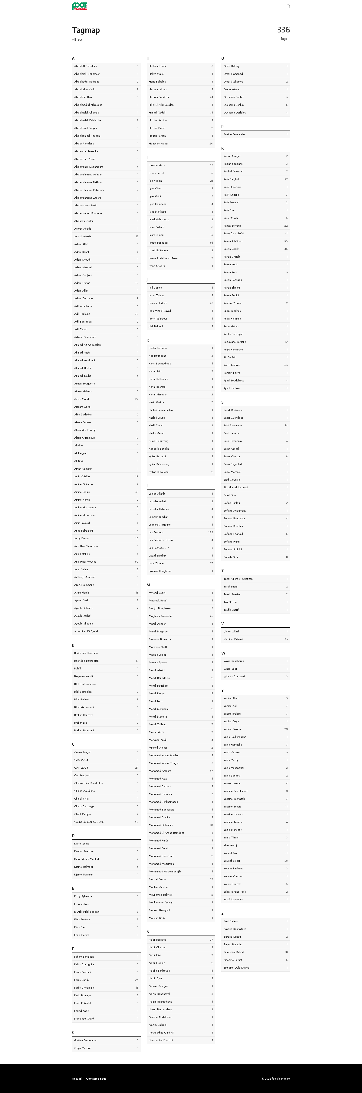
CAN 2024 (106, 760)
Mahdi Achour (181, 624)
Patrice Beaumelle (256, 134)
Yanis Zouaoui (256, 775)
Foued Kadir (106, 1011)
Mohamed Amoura (181, 771)
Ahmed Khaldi (106, 368)
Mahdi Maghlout (181, 631)
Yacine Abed (256, 698)
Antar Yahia (106, 569)
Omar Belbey (256, 66)
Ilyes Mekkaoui (181, 212)
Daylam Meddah (106, 851)
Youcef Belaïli (256, 861)
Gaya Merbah (106, 1048)
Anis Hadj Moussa (106, 562)
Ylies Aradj (256, 845)
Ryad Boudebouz (256, 380)
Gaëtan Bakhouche (106, 1040)
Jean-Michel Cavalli (181, 311)
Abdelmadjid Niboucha (106, 105)
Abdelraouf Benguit (106, 128)
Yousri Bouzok (256, 884)
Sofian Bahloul (256, 503)
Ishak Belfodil (181, 227)
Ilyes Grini (181, 196)
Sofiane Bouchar (256, 526)
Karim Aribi (181, 371)
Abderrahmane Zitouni (106, 198)
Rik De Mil (256, 357)
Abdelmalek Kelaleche (106, 120)
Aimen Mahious (106, 391)
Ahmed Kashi (106, 352)
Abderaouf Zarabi (106, 159)
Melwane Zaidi (181, 740)
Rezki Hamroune (256, 349)
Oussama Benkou (256, 105)
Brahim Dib (106, 723)
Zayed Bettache (256, 944)
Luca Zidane (181, 563)
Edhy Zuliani (106, 904)
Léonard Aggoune (181, 525)
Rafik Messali (256, 202)
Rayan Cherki (256, 249)
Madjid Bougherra (181, 608)
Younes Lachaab (256, 868)
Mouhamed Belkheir (181, 895)
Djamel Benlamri (106, 874)
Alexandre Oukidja (106, 430)
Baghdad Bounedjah (106, 661)
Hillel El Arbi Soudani (181, 105)
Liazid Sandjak (181, 555)
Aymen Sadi (106, 600)
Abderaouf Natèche (106, 151)
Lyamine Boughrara (181, 571)
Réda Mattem (256, 326)
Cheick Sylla (106, 799)
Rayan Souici (256, 295)
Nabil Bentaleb (181, 940)
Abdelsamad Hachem (106, 136)
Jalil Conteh (181, 288)
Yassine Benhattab (256, 799)
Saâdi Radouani (256, 410)
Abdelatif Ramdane (106, 66)
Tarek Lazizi (256, 586)
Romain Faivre (256, 373)
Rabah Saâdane (256, 164)
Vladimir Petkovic (256, 639)
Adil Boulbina (106, 314)
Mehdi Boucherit (181, 686)
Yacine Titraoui (256, 729)
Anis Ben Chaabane (106, 546)
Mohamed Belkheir (181, 786)
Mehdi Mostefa (181, 717)
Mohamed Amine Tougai (181, 763)
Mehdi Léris (181, 701)
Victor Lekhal (256, 631)
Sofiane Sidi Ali (256, 549)
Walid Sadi (256, 669)
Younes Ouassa (256, 876)
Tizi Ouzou (256, 602)
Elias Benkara (106, 919)
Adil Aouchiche (106, 306)
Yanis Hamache (256, 745)
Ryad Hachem (256, 388)
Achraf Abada (106, 229)
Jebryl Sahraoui (181, 318)
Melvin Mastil (181, 732)
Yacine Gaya (256, 721)
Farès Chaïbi (106, 980)
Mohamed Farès (181, 840)
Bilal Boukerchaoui (106, 684)
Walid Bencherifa (256, 661)
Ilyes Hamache (181, 204)
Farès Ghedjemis (106, 988)
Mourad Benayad (181, 910)
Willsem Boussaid (256, 676)
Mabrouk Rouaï (181, 600)
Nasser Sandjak (181, 986)
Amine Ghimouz (106, 484)
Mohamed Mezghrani (181, 864)
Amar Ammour (106, 469)
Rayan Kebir (256, 264)
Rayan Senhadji (256, 280)
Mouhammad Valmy (181, 902)
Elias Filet (106, 927)
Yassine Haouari (256, 814)
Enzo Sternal (106, 935)
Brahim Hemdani (106, 730)
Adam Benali (106, 252)
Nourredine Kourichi (181, 1040)
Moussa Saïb (181, 918)
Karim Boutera (181, 387)
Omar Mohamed (256, 82)
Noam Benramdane (181, 1009)
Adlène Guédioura (106, 337)
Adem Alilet (106, 291)
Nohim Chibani (181, 1025)
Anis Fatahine (106, 554)
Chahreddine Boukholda (106, 783)
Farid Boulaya (106, 995)
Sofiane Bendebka (256, 518)
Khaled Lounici (181, 418)
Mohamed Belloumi (181, 794)
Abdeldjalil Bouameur (106, 74)
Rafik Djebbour (256, 187)
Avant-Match (106, 592)
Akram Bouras (106, 422)
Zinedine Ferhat (256, 960)
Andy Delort (106, 538)
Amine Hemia (106, 500)
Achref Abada (106, 236)
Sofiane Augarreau (256, 511)
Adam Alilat (106, 244)
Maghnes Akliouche (181, 616)
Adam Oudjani (106, 275)
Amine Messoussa (106, 507)
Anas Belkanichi (106, 531)
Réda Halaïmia (256, 318)
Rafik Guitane (256, 195)
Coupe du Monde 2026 (106, 822)
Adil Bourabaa (106, 322)
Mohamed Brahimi (181, 817)
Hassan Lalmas (181, 89)
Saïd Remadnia (256, 441)
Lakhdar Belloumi (181, 509)
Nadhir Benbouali (181, 971)
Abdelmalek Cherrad (106, 112)
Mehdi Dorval (181, 693)
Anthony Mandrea (106, 577)
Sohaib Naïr (256, 557)
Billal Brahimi (106, 699)
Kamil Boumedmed (181, 363)
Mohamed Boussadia (181, 809)
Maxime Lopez (181, 655)
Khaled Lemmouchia (181, 410)
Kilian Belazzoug (181, 441)
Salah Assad (256, 449)
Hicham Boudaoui (181, 97)
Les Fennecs (181, 532)
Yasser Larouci (256, 783)
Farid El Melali (106, 1003)
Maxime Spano (181, 662)
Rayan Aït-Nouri (256, 241)
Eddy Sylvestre (106, 896)
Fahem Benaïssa (106, 957)
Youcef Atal (256, 853)
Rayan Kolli (256, 272)
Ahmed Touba (106, 376)
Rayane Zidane (256, 303)
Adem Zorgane (106, 298)
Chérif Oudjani (106, 814)
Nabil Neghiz (181, 963)
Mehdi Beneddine (181, 678)
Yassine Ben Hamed (256, 791)
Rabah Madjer (256, 156)
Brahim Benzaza (106, 715)
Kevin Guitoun (181, 402)
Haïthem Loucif (181, 66)
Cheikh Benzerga (106, 806)
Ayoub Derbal (106, 616)
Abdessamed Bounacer (106, 213)
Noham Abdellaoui (181, 1017)
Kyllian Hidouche (181, 472)
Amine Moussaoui (106, 515)
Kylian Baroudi (181, 456)
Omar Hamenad (256, 74)
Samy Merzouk (256, 472)
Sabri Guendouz (256, 418)
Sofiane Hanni (256, 542)
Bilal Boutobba (106, 692)
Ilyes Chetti (181, 188)
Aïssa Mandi (106, 399)
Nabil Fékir (181, 955)
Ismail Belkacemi (181, 250)
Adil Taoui (106, 329)
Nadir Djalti (181, 978)
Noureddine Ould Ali (181, 1032)
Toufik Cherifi (256, 610)
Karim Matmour (181, 394)
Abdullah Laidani (106, 221)
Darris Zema (106, 843)
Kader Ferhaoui (181, 348)
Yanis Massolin (256, 752)
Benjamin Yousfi (106, 676)
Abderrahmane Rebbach (106, 190)
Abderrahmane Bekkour (106, 182)
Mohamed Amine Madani (181, 755)
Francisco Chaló (106, 1019)
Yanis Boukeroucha (256, 737)
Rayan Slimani (256, 288)
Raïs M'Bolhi (256, 218)
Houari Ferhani (181, 136)
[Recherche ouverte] (288, 6)
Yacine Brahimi (256, 714)
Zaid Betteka (256, 921)
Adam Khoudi (106, 260)
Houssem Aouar (181, 143)
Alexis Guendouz (106, 438)
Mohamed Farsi (181, 848)
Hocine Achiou (181, 120)
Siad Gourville (256, 480)
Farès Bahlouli (106, 972)
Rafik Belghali (256, 179)
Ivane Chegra (181, 266)
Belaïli (106, 668)
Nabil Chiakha (181, 947)
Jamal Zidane (181, 295)
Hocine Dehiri (181, 128)
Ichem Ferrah (181, 173)
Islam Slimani (181, 235)
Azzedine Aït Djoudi (106, 631)
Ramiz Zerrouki (256, 226)
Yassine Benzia (256, 806)
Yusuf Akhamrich (256, 899)
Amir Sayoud (106, 523)
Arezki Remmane (106, 585)
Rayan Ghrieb (256, 257)
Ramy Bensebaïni (256, 233)
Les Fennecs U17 (181, 548)
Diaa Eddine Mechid (106, 859)
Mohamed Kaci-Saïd (181, 856)
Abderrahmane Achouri (106, 174)
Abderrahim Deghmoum (106, 167)
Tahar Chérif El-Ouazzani (256, 579)
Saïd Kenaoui (256, 433)
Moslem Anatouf (181, 887)
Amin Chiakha (106, 476)
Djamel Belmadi (106, 867)
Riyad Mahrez (256, 365)
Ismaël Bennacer (181, 243)
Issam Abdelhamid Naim (181, 258)
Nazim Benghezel (181, 994)
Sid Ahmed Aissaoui (256, 487)
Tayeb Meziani (256, 594)
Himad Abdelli (181, 112)
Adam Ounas (106, 283)
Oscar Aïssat (256, 89)
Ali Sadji (106, 461)
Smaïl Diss (256, 495)
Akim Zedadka (106, 414)
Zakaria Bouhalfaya (256, 929)
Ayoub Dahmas (106, 608)
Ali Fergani (106, 453)
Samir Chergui (256, 456)
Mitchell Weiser (181, 748)
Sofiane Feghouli (256, 534)
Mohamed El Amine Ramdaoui (181, 833)
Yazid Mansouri (256, 830)
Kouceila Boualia (181, 449)
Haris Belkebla (181, 82)
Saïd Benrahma (256, 425)
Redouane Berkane (256, 342)
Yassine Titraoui (256, 822)
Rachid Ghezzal (256, 171)
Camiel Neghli (106, 752)
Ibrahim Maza (181, 165)
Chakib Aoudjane (106, 791)
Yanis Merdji (256, 760)
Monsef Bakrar (181, 879)
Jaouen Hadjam (181, 303)
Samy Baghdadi (256, 464)
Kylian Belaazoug (181, 464)
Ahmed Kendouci (106, 360)
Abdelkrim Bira (106, 97)
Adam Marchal (106, 267)
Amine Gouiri (106, 492)
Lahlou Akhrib (181, 494)
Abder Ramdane (106, 143)
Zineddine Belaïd (256, 952)
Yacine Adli (256, 706)
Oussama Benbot (256, 97)
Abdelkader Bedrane (106, 82)
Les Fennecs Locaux (181, 540)
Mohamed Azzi (181, 779)
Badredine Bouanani (106, 653)
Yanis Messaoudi (256, 768)
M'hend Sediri (181, 593)
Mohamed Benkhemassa (181, 802)
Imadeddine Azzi (181, 219)
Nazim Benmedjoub (181, 1002)
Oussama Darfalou (256, 112)
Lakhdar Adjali (181, 501)
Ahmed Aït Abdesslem (106, 345)
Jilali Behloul (181, 326)
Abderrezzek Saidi (106, 205)
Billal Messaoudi (106, 707)
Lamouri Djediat (181, 517)
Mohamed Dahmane (181, 825)
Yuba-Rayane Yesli (256, 892)
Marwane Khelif (181, 647)
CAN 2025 (106, 768)
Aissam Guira (106, 407)
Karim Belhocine (181, 379)
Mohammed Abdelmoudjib (181, 871)
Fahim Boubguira (106, 964)
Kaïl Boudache (181, 356)
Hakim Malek (181, 74)
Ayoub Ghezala (106, 623)
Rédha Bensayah (256, 334)
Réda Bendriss (256, 311)
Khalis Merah (181, 433)
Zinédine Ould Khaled (256, 968)
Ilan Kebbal (181, 181)
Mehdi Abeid (181, 670)
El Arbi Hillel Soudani (106, 912)
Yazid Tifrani (256, 837)
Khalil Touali (181, 425)
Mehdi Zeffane (181, 724)
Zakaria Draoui (256, 937)
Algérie (106, 445)
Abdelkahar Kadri (106, 89)
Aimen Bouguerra (106, 383)
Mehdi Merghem (181, 709)
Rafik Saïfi (256, 210)
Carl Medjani (106, 775)
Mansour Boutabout (181, 639)
